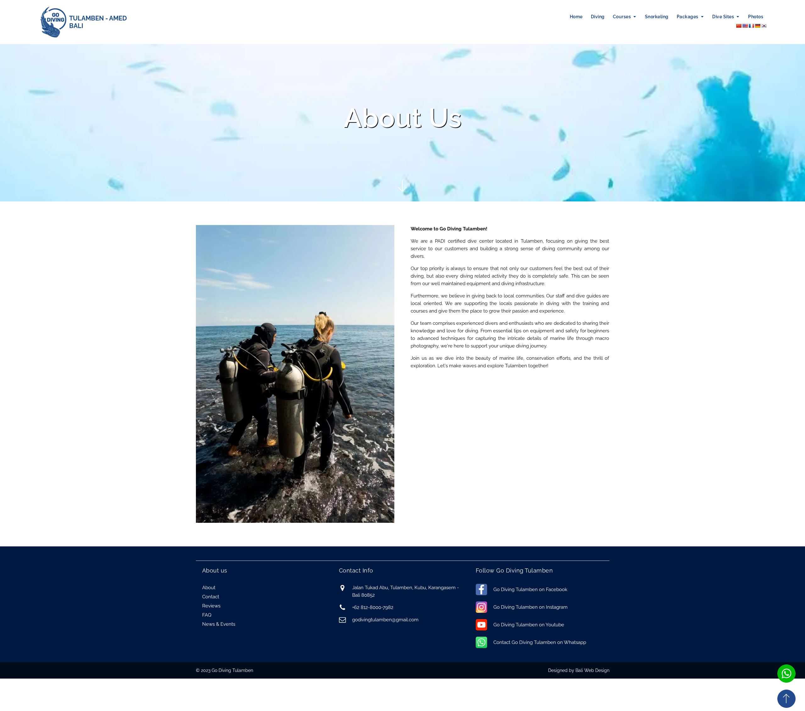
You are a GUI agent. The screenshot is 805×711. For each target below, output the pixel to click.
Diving (598, 16)
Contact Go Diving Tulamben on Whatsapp (539, 642)
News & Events (218, 624)
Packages (687, 16)
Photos (755, 16)
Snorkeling (657, 16)
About (208, 587)
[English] (745, 25)
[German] (757, 25)
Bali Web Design (592, 670)
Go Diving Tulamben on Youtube (528, 625)
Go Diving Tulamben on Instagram (530, 607)
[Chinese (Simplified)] (738, 25)
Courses (622, 16)
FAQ (206, 615)
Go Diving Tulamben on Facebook (530, 589)
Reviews (211, 606)
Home (576, 16)
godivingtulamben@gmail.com (385, 620)
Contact (210, 597)
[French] (751, 25)
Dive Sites (723, 16)
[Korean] (764, 25)
